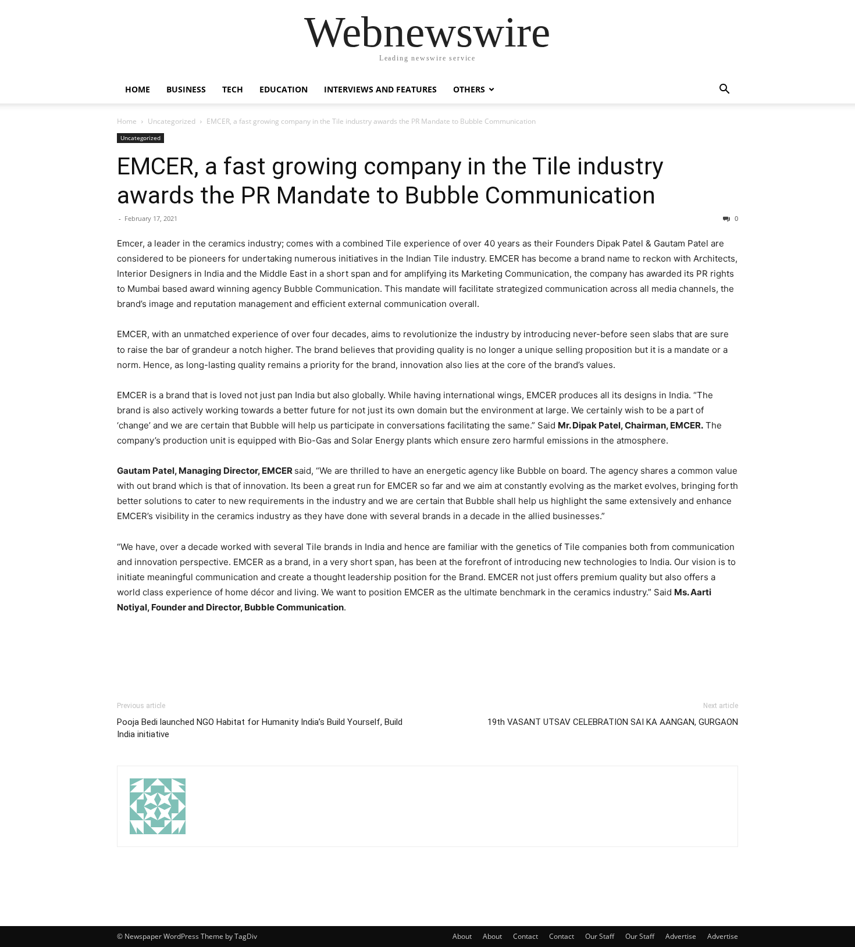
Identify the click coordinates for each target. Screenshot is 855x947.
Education (283, 89)
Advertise (680, 936)
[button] (724, 90)
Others (469, 89)
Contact (525, 936)
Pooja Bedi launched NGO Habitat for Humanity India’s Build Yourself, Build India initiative (259, 728)
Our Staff (599, 936)
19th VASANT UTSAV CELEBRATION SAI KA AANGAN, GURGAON (612, 722)
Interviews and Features (380, 89)
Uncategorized (171, 121)
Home (137, 89)
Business (186, 89)
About (462, 936)
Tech (232, 89)
